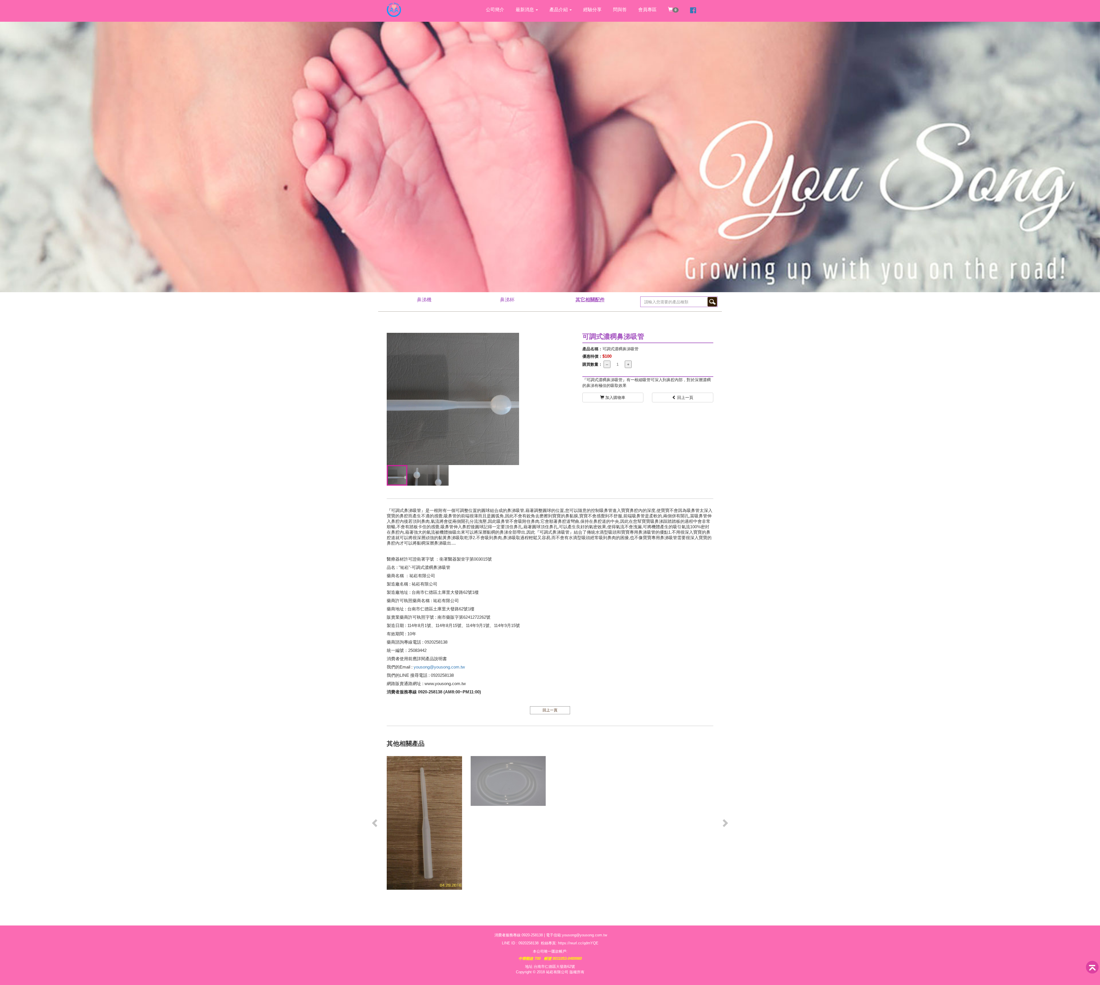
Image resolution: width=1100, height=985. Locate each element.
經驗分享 (592, 9)
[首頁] (393, 7)
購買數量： (592, 364)
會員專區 (647, 9)
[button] (375, 823)
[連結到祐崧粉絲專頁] (693, 10)
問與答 (620, 9)
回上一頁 (550, 710)
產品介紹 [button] (559, 9)
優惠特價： (592, 356)
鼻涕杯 (507, 299)
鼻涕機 (424, 299)
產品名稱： (592, 349)
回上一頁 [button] (684, 397)
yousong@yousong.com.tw (439, 666)
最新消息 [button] (525, 9)
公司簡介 (495, 9)
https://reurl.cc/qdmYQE (578, 943)
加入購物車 (614, 397)
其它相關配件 (590, 299)
